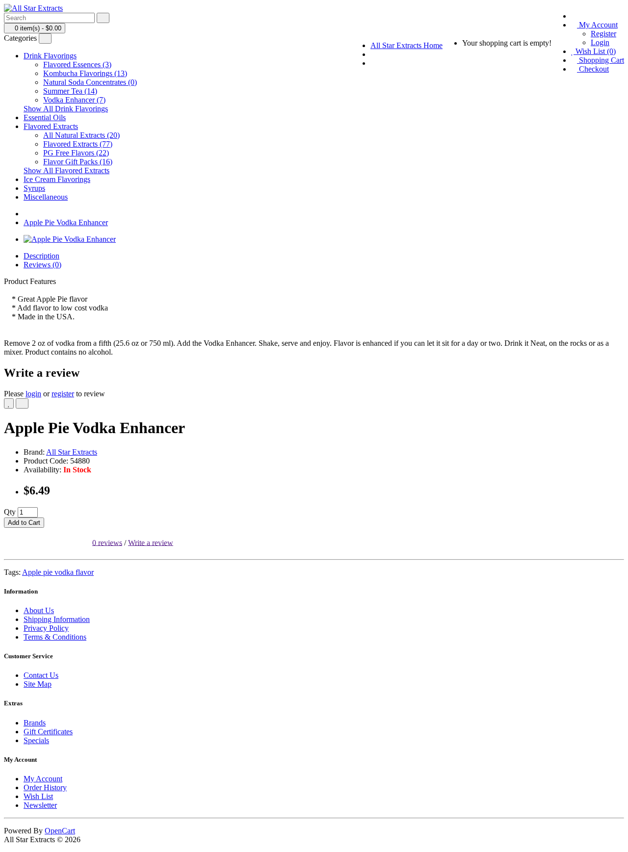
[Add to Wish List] (9, 403)
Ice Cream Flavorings (57, 179)
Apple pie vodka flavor (58, 572)
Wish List (38, 796)
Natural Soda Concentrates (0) (90, 82)
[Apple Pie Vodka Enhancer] (70, 239)
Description (41, 256)
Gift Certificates (48, 731)
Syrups (34, 188)
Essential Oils (45, 117)
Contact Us (41, 675)
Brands (35, 723)
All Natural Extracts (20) (81, 135)
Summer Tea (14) (70, 91)
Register (603, 33)
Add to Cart (24, 522)
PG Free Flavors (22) (76, 153)
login (33, 393)
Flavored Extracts (51, 126)
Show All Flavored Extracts (66, 170)
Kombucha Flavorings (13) (85, 73)
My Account (43, 779)
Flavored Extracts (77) (77, 144)
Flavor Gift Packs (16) (77, 161)
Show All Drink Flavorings (66, 108)
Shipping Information (57, 619)
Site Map (38, 684)
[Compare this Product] (22, 403)
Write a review (150, 542)
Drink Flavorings (50, 56)
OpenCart (60, 830)
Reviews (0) (42, 264)
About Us (39, 610)
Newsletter (40, 805)
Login (600, 42)
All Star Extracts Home (406, 45)
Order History (45, 787)
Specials (36, 740)
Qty (10, 512)
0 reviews (107, 542)
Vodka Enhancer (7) (74, 100)
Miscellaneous (46, 197)
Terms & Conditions (55, 637)
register (63, 393)
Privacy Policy (46, 628)
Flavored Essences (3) (77, 64)
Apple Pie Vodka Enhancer (66, 222)
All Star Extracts (71, 452)
